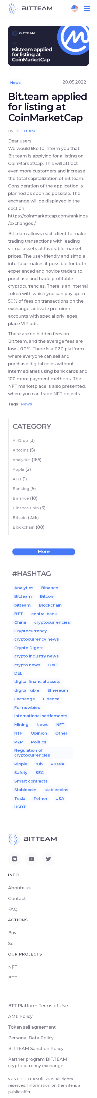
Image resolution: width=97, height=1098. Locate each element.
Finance (51, 698)
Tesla (19, 798)
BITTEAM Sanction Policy (36, 1048)
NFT (60, 724)
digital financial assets (37, 681)
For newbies (27, 707)
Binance (21, 498)
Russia (57, 763)
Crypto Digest (28, 647)
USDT (20, 806)
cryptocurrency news (36, 639)
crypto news (27, 664)
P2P (18, 741)
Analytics (21, 459)
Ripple (20, 763)
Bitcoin (20, 517)
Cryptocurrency (30, 630)
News (15, 82)
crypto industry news (36, 656)
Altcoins (21, 450)
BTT (18, 613)
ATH (17, 479)
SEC (40, 772)
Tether (40, 798)
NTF (18, 733)
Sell (12, 943)
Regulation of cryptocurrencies (32, 753)
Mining (21, 724)
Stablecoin (25, 789)
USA (60, 798)
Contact (17, 898)
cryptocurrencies (52, 622)
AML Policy (20, 1016)
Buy (12, 932)
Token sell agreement (32, 1027)
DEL (18, 673)
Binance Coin (26, 508)
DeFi (53, 664)
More (44, 551)
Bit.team (23, 596)
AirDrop (20, 440)
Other (61, 733)
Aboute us (19, 887)
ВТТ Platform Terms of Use (38, 1005)
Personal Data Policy (31, 1037)
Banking (21, 488)
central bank (44, 613)
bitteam (22, 605)
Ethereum (57, 690)
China (20, 622)
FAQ (13, 909)
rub (39, 763)
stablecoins (56, 789)
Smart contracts (30, 781)
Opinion (39, 733)
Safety (20, 772)
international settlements (40, 715)
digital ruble (26, 690)
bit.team (25, 131)
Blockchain (23, 527)
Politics (38, 741)
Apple (18, 469)
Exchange (24, 698)
